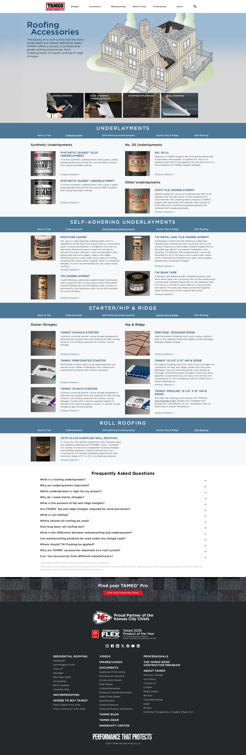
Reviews (148, 695)
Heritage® (58, 673)
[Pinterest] (128, 646)
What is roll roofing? (54, 515)
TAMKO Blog (109, 714)
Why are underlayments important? (64, 485)
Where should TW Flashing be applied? (67, 544)
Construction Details (110, 680)
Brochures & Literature (111, 676)
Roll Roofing (201, 135)
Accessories (59, 681)
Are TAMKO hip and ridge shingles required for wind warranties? (85, 509)
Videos (104, 656)
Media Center (151, 691)
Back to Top (44, 135)
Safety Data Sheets (109, 696)
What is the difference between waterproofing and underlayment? (86, 532)
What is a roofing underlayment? (62, 479)
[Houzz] (117, 646)
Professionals (156, 656)
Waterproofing (66, 694)
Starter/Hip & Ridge (167, 135)
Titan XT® (58, 669)
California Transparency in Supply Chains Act (168, 712)
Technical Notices (108, 705)
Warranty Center (114, 725)
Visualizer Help (61, 689)
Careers (148, 687)
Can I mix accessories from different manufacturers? (76, 556)
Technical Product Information (115, 709)
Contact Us (150, 683)
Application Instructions (112, 672)
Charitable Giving (153, 699)
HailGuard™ (59, 661)
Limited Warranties (109, 688)
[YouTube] (133, 646)
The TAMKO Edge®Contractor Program (162, 664)
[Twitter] (122, 646)
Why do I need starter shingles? (62, 497)
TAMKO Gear (109, 720)
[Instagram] (107, 646)
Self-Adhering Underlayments (118, 135)
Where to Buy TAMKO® (70, 700)
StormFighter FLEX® (64, 665)
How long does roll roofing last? (62, 526)
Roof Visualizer (61, 685)
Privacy (148, 708)
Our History (150, 679)
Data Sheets (106, 684)
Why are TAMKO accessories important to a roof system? (80, 550)
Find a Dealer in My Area (66, 705)
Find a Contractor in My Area (69, 709)
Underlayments (74, 135)
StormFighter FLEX (165, 401)
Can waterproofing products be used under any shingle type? (82, 538)
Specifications (107, 700)
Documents (108, 667)
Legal (146, 704)
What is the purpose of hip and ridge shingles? (72, 503)
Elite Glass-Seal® (62, 677)
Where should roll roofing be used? (64, 520)
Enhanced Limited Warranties (115, 692)
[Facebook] (112, 646)
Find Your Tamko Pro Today (123, 593)
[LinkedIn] (138, 646)
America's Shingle (153, 675)
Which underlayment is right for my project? (71, 491)
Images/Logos (110, 662)
